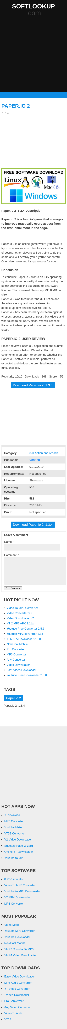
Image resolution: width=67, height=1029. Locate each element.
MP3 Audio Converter (18, 982)
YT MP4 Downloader (17, 897)
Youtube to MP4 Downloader (22, 891)
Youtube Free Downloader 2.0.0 (27, 675)
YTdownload (12, 815)
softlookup (33, 6)
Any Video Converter (17, 1007)
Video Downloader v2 (20, 618)
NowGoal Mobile (17, 644)
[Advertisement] (33, 54)
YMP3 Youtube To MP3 (19, 949)
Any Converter (16, 659)
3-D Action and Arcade (44, 453)
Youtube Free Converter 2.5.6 (25, 628)
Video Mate (11, 924)
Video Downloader (18, 664)
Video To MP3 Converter (22, 608)
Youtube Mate (13, 827)
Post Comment (12, 588)
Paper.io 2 (15, 106)
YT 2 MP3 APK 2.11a (20, 623)
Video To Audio (13, 1013)
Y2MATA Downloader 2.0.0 (24, 639)
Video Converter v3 (19, 613)
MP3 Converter (16, 654)
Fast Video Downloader (21, 670)
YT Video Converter (17, 988)
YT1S (7, 1019)
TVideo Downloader (16, 995)
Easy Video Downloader (19, 976)
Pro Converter (16, 649)
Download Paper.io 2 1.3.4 (33, 385)
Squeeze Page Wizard (18, 845)
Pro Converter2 (14, 1001)
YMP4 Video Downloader (20, 955)
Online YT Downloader (18, 851)
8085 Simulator (14, 879)
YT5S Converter (14, 833)
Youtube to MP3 (14, 858)
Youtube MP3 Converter (19, 931)
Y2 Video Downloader (18, 839)
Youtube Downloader (17, 937)
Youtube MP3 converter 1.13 (25, 633)
